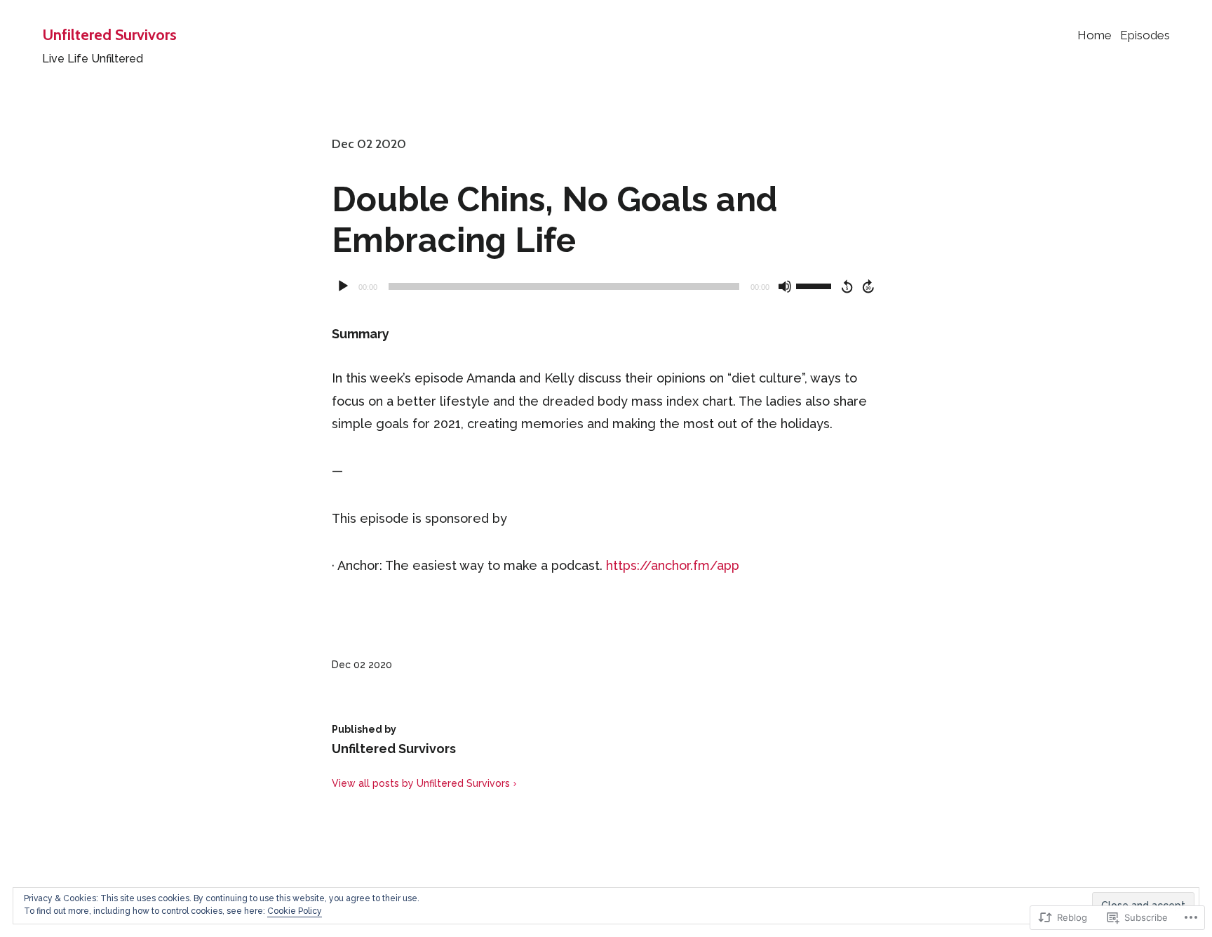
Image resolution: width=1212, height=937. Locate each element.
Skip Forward (869, 286)
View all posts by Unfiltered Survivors (421, 783)
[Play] (343, 286)
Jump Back (847, 286)
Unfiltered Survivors (109, 34)
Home (1094, 35)
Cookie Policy (294, 911)
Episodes (1145, 35)
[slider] (815, 285)
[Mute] (785, 286)
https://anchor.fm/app (672, 565)
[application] (606, 286)
